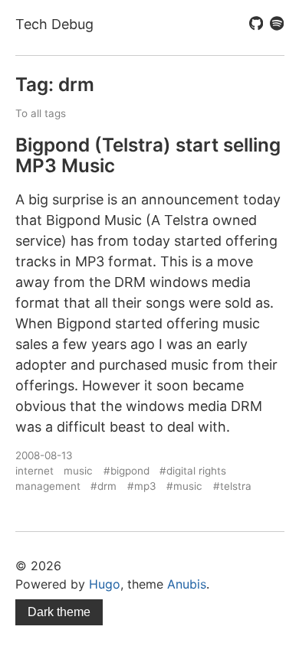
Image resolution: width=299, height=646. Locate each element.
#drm (103, 486)
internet (34, 471)
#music (184, 486)
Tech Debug (54, 24)
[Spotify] (277, 24)
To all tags (40, 113)
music (78, 471)
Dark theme (59, 611)
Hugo (104, 584)
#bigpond (127, 471)
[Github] (256, 24)
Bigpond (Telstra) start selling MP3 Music (148, 155)
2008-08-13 (44, 455)
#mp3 (141, 486)
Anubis (186, 584)
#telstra (232, 486)
